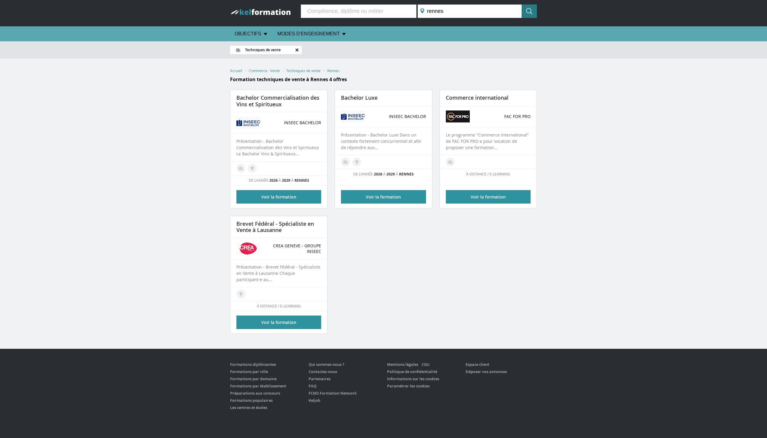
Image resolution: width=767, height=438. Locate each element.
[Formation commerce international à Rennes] (450, 161)
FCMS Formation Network (333, 393)
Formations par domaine (253, 378)
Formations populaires (251, 400)
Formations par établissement (258, 386)
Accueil (236, 70)
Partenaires (319, 378)
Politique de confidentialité (412, 371)
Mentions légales (402, 364)
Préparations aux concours (255, 393)
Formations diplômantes (253, 364)
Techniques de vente (303, 70)
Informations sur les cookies (413, 378)
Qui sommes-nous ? (326, 364)
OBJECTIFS (248, 33)
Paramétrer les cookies (408, 386)
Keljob (314, 400)
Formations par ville (249, 371)
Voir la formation (488, 197)
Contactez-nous (323, 371)
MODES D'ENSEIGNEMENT (308, 33)
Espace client (477, 364)
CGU (426, 364)
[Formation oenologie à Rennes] (240, 168)
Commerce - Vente (264, 70)
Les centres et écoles (248, 407)
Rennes (333, 70)
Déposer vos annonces (486, 371)
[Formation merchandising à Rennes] (345, 161)
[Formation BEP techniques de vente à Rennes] (240, 294)
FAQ (312, 386)
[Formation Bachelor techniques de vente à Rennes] (252, 168)
